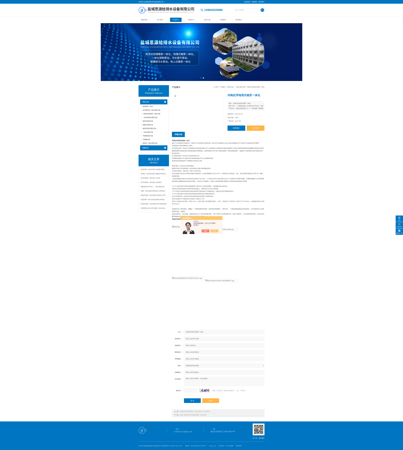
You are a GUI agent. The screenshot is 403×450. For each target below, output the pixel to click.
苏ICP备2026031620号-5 (198, 446)
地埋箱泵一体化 (148, 106)
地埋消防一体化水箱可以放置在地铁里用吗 (154, 169)
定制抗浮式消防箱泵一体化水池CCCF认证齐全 (195, 411)
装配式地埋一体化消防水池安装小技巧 (153, 195)
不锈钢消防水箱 (148, 136)
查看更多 (145, 148)
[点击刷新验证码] (204, 390)
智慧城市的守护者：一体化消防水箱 (152, 186)
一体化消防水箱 (148, 132)
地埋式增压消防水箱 (149, 128)
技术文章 (207, 20)
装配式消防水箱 (148, 125)
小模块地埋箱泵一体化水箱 (151, 114)
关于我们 (160, 20)
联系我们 (261, 2)
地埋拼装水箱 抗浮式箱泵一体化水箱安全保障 (154, 208)
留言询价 (255, 128)
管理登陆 (239, 446)
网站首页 (144, 20)
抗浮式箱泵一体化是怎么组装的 (151, 182)
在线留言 (254, 2)
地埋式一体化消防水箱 (150, 143)
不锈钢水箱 (146, 139)
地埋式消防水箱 (148, 121)
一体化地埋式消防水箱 (150, 117)
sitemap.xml (212, 446)
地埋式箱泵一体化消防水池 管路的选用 (153, 204)
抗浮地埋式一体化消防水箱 (151, 110)
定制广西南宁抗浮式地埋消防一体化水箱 (193, 415)
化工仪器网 (229, 446)
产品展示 (223, 87)
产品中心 (176, 20)
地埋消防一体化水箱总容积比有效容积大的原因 (154, 199)
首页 (216, 87)
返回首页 (247, 2)
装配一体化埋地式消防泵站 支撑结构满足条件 (154, 191)
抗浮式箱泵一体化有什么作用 (150, 178)
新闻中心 (191, 20)
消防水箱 (145, 102)
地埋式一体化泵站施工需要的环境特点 (153, 174)
